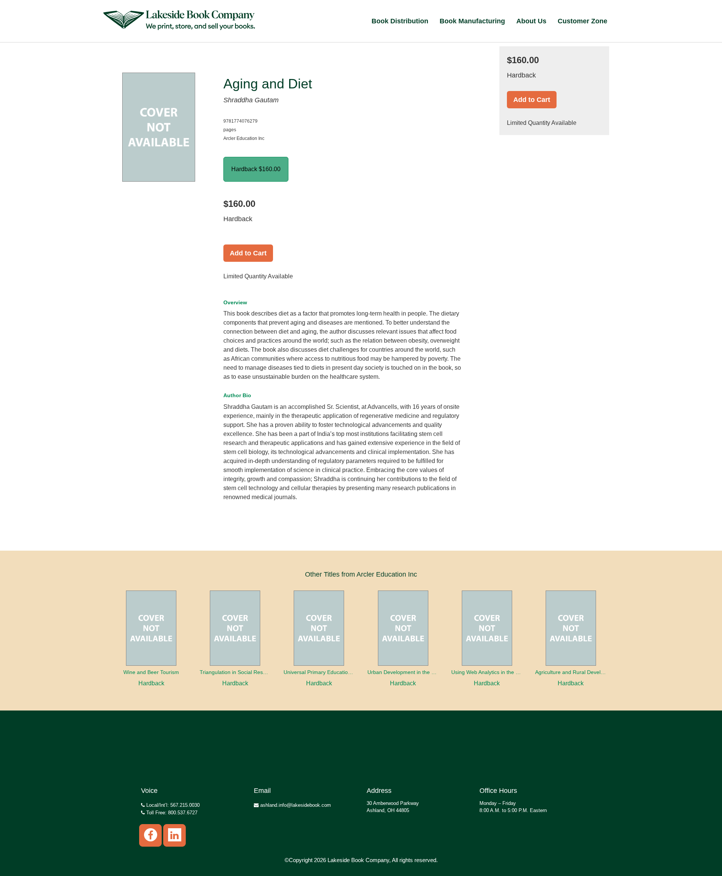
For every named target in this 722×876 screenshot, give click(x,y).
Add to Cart (248, 253)
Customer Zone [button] (582, 21)
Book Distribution (400, 21)
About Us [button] (531, 21)
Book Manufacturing (472, 21)
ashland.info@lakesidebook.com (295, 805)
